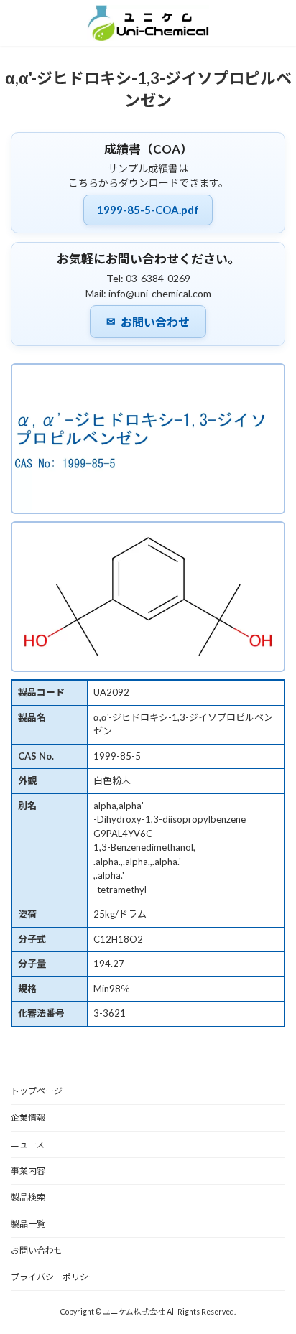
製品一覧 (28, 1223)
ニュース (28, 1144)
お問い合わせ (148, 321)
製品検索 (28, 1197)
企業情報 (28, 1117)
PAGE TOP (275, 1279)
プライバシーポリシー (54, 1277)
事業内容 (28, 1170)
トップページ (37, 1091)
